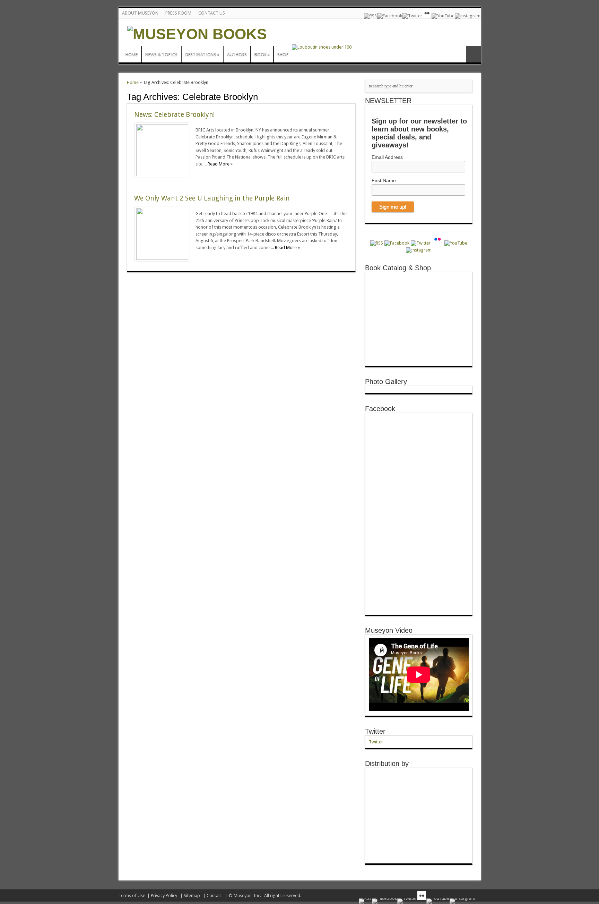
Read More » (220, 164)
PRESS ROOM (178, 13)
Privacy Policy (164, 895)
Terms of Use (132, 895)
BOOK (262, 54)
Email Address (387, 157)
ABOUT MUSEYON (140, 13)
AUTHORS (237, 54)
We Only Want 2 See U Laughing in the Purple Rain (212, 198)
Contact (214, 895)
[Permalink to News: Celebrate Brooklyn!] (162, 174)
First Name (384, 180)
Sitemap (192, 895)
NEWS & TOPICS (161, 54)
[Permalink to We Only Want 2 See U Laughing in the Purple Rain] (162, 258)
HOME (131, 54)
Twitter (375, 731)
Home (133, 82)
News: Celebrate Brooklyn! (174, 115)
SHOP (282, 54)
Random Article (473, 54)
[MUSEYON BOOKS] (197, 34)
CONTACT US (211, 13)
